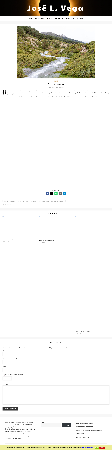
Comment (6, 384)
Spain (29, 436)
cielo (6, 424)
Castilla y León (25, 422)
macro (31, 427)
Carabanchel (18, 422)
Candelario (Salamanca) (84, 427)
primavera (7, 433)
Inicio (31, 18)
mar (14, 429)
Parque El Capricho (83, 437)
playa (26, 431)
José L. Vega (56, 7)
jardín (20, 427)
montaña (12, 201)
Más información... (88, 447)
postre (29, 431)
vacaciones (16, 438)
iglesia (13, 427)
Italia (16, 427)
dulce (21, 424)
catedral (31, 422)
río (39, 201)
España (26, 424)
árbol (21, 438)
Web (4, 367)
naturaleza (21, 201)
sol (26, 436)
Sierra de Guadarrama (58, 201)
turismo (8, 438)
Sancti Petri (23, 433)
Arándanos (80, 434)
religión (12, 433)
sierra (14, 436)
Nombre (6, 351)
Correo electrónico (10, 359)
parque (19, 431)
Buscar (43, 422)
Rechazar (102, 447)
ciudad (9, 424)
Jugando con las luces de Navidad (46, 240)
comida (13, 424)
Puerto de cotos (31, 201)
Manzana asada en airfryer (8, 240)
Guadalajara (7, 427)
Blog (56, 81)
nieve (11, 431)
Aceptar (97, 447)
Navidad (7, 431)
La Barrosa (24, 427)
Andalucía (12, 422)
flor (30, 425)
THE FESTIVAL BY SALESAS (82, 332)
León (28, 427)
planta (22, 431)
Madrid (6, 201)
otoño (14, 431)
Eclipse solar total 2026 (84, 423)
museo (23, 429)
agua (6, 422)
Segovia (28, 433)
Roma (16, 433)
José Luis (8, 205)
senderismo (45, 201)
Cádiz (17, 425)
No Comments (60, 87)
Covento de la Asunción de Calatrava (89, 430)
